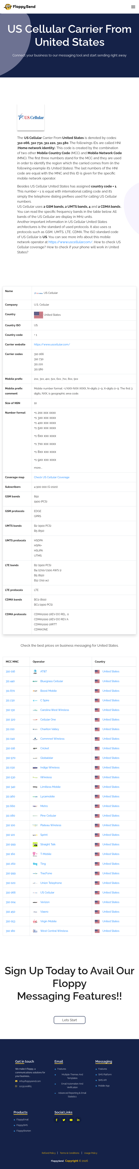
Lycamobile (47, 796)
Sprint (44, 834)
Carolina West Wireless (54, 710)
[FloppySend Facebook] (56, 1120)
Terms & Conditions (69, 1153)
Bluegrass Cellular (51, 681)
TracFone (46, 873)
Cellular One (48, 719)
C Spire (44, 700)
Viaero (44, 911)
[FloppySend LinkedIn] (78, 1120)
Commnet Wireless (52, 738)
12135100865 (25, 1086)
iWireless (46, 777)
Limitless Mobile (50, 787)
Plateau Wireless (50, 825)
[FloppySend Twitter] (64, 1120)
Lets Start (69, 1020)
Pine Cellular (48, 815)
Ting (43, 863)
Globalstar (46, 758)
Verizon (45, 902)
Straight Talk (48, 844)
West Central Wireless (54, 931)
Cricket (44, 748)
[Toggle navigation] (133, 7)
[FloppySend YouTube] (71, 1120)
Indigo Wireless (50, 767)
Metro (44, 806)
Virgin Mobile (48, 921)
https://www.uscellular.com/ (70, 242)
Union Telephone (51, 883)
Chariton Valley (49, 729)
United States (110, 671)
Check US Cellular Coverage (52, 477)
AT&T (43, 671)
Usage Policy (90, 1153)
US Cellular (47, 892)
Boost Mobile (48, 690)
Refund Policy (49, 1153)
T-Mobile (45, 854)
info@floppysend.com (30, 1081)
